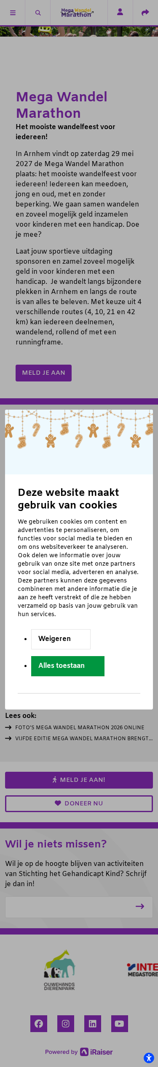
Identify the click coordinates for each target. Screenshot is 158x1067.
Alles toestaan (61, 666)
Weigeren (54, 639)
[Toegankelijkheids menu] (149, 1058)
